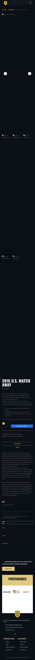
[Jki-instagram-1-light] (15, 633)
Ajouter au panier (22, 426)
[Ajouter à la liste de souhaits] (3, 423)
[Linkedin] (23, 633)
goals (12, 436)
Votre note (3, 522)
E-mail (4, 535)
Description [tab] (17, 443)
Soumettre (8, 569)
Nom (3, 528)
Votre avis (5, 543)
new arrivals (19, 436)
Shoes (20, 434)
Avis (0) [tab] (17, 447)
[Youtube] (19, 633)
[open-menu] (30, 2)
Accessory (13, 434)
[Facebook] (11, 633)
